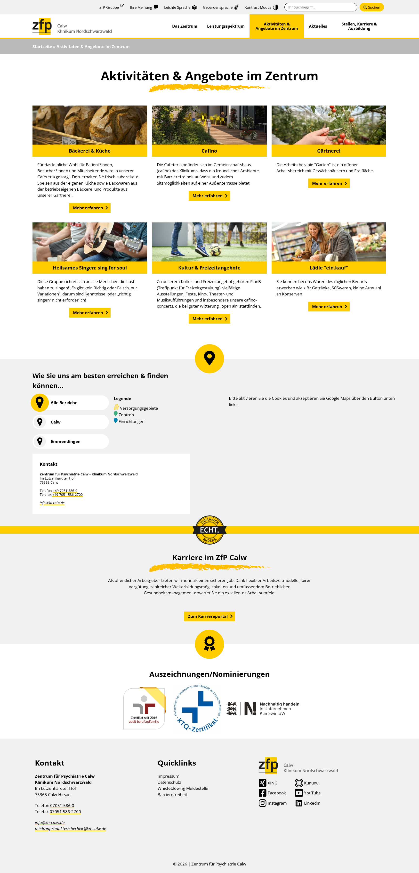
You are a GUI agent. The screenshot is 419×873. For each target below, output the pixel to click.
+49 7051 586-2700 (67, 494)
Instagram (277, 803)
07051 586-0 (62, 805)
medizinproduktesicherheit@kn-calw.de (70, 828)
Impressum (168, 776)
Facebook (277, 793)
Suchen (374, 7)
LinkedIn (312, 803)
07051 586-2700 (65, 811)
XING (272, 783)
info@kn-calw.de (52, 502)
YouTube (312, 793)
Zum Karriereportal (208, 616)
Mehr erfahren (88, 208)
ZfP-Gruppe (109, 7)
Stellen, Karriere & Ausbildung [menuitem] (359, 26)
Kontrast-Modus (258, 7)
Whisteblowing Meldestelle (183, 788)
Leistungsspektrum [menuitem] (226, 26)
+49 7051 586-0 (65, 490)
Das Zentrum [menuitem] (184, 26)
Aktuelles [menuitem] (318, 26)
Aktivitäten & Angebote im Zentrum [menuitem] (277, 26)
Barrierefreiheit (172, 794)
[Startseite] (72, 21)
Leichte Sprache (177, 7)
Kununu (311, 783)
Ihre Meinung (141, 7)
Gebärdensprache (218, 7)
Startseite (42, 46)
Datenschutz (169, 782)
